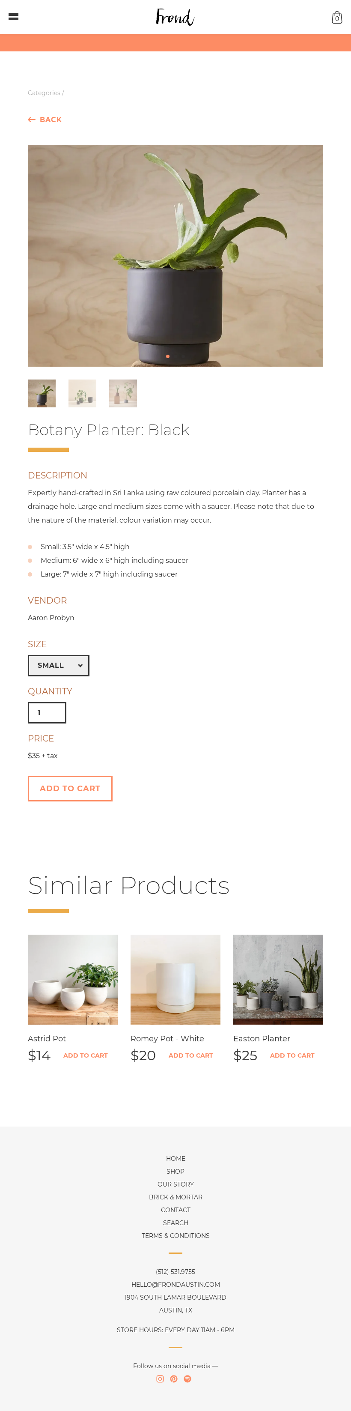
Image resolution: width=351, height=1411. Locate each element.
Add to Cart (85, 1055)
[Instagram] (160, 1378)
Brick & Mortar (175, 1197)
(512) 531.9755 (175, 1272)
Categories (44, 93)
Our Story (176, 1184)
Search (175, 1223)
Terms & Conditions (176, 1236)
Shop (175, 1171)
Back (51, 119)
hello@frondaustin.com (175, 1284)
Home (175, 1159)
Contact (175, 1210)
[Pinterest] (174, 1378)
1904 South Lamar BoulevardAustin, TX (175, 1304)
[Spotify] (187, 1378)
